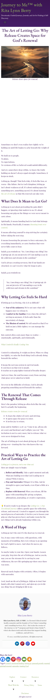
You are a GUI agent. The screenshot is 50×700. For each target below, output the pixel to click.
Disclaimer (25, 693)
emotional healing (17, 663)
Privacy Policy (29, 685)
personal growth (37, 663)
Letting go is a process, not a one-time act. (17, 464)
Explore (12, 677)
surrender (15, 666)
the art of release (8, 193)
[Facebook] (2, 659)
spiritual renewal (5, 666)
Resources (35, 677)
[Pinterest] (22, 643)
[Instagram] (28, 643)
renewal (47, 663)
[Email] (24, 659)
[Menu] (5, 22)
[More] (29, 659)
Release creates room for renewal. (14, 411)
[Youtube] (33, 643)
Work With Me (13, 685)
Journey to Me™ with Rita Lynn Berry (21, 7)
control (8, 663)
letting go (28, 663)
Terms (40, 685)
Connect (23, 677)
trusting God (24, 666)
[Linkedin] (17, 643)
